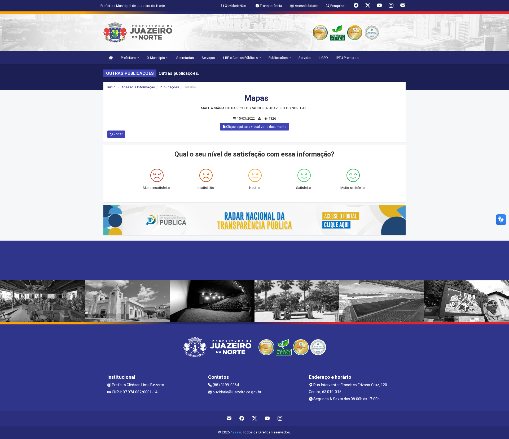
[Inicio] (111, 57)
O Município (156, 58)
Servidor (305, 58)
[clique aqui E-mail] (229, 418)
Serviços (208, 58)
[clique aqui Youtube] (267, 418)
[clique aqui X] (254, 418)
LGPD (323, 58)
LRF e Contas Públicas (240, 58)
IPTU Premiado (347, 58)
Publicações (278, 58)
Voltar (117, 134)
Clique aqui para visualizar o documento (255, 127)
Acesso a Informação (138, 87)
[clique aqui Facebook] (242, 418)
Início (111, 87)
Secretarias (185, 58)
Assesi (235, 432)
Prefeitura (129, 58)
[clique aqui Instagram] (280, 418)
